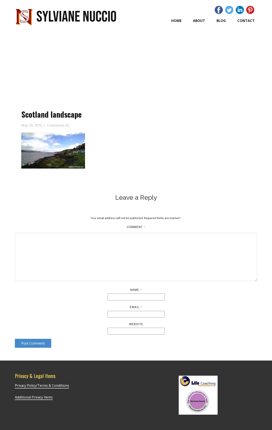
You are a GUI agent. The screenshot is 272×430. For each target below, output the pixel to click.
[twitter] (229, 10)
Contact (246, 20)
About (199, 20)
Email (136, 307)
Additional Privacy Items (34, 397)
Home (176, 20)
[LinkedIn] (240, 10)
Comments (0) (57, 125)
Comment (136, 227)
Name (136, 290)
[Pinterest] (250, 10)
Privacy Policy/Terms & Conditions (42, 385)
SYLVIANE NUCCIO (76, 17)
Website (136, 324)
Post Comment (33, 343)
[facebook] (219, 10)
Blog (221, 20)
